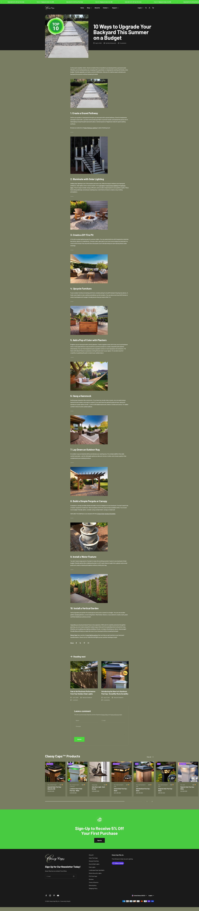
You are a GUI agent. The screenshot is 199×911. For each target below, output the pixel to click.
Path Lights (92, 867)
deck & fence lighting (112, 185)
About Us (97, 8)
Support (114, 8)
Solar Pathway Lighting (90, 128)
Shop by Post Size (94, 861)
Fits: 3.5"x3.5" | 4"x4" (52, 784)
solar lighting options (92, 635)
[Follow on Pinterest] (54, 895)
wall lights (102, 185)
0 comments (123, 43)
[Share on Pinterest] (84, 643)
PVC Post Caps (93, 876)
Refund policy (92, 885)
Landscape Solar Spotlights (96, 870)
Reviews (91, 879)
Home (82, 8)
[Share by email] (88, 643)
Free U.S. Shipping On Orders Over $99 (11, 2)
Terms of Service (114, 714)
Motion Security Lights (95, 873)
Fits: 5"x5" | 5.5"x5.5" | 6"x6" (118, 785)
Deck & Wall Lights (94, 864)
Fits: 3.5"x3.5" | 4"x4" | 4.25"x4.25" (74, 785)
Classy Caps (94, 784)
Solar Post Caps (93, 858)
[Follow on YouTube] (58, 895)
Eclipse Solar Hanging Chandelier (106, 513)
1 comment (75, 700)
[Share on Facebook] (76, 643)
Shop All (91, 855)
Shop (88, 8)
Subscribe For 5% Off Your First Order (41, 2)
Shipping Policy (93, 888)
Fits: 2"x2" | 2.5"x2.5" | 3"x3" (163, 785)
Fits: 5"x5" (182, 784)
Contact (105, 8)
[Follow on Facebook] (46, 895)
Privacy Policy (104, 714)
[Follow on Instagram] (50, 895)
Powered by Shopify (65, 901)
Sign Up (99, 840)
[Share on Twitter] (80, 643)
